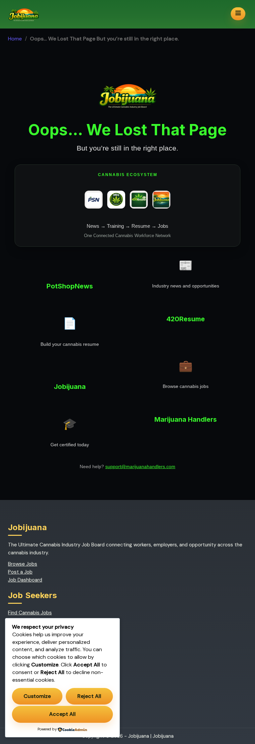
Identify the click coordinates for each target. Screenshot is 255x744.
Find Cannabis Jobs (30, 612)
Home (15, 38)
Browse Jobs (22, 564)
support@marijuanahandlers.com (140, 466)
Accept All (62, 714)
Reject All (89, 696)
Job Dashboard (25, 580)
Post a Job (20, 572)
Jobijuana (163, 736)
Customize (37, 696)
